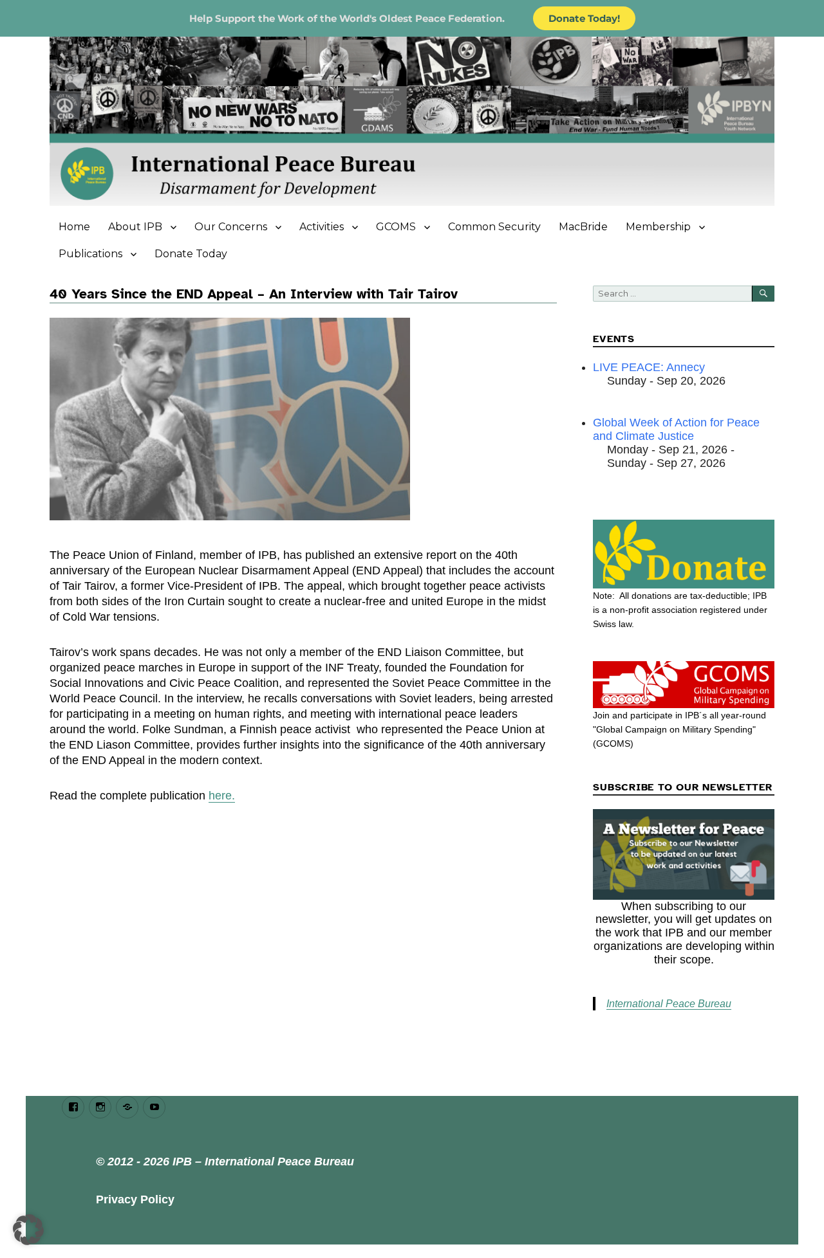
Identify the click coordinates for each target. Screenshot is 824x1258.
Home (74, 227)
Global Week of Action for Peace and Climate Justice (676, 429)
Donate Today (190, 254)
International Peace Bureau (668, 1003)
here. (222, 795)
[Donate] (683, 554)
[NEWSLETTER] (683, 854)
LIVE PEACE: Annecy (649, 367)
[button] (28, 1229)
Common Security (494, 227)
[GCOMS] (683, 684)
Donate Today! (584, 18)
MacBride (583, 227)
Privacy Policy (135, 1199)
